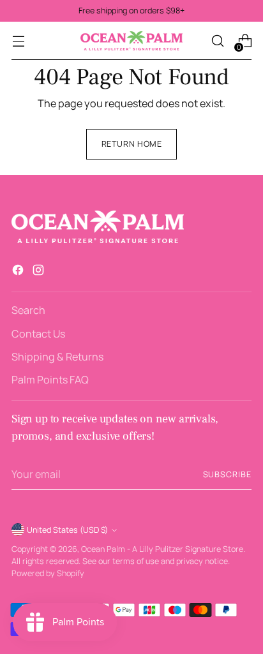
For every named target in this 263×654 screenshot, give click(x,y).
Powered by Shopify (47, 573)
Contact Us (38, 334)
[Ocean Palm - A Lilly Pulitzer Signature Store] (131, 40)
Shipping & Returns (57, 357)
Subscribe (227, 474)
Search (28, 310)
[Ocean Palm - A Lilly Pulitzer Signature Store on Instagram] (39, 272)
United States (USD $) (67, 529)
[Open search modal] (217, 41)
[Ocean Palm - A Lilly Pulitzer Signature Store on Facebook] (19, 272)
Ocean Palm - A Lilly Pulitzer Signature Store (162, 549)
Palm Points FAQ (50, 380)
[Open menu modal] (18, 41)
